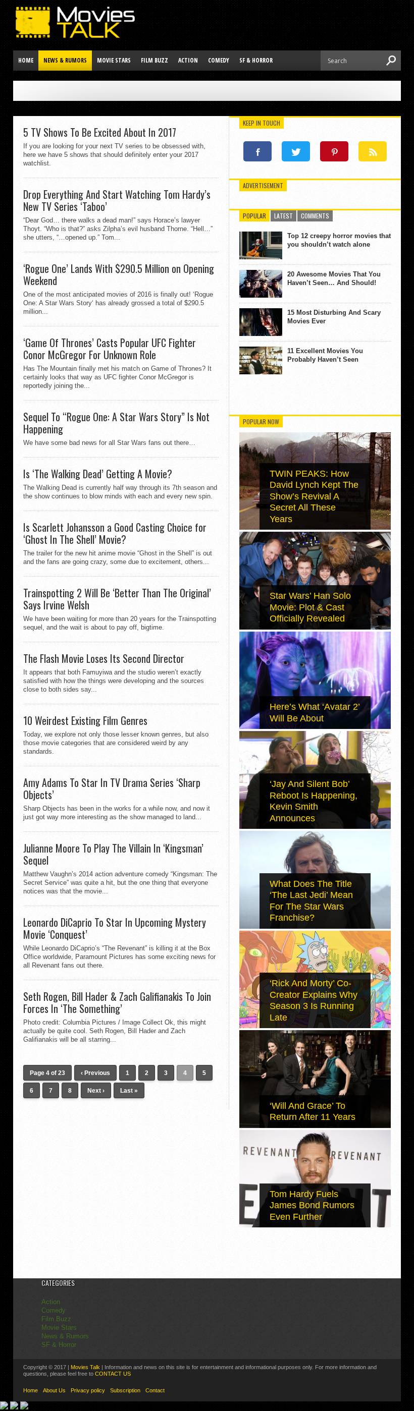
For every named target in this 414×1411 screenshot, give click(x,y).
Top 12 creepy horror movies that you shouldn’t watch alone (339, 240)
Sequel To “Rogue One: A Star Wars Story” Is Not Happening (116, 423)
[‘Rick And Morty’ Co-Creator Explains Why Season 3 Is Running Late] (315, 1026)
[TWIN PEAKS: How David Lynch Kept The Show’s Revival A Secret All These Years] (315, 527)
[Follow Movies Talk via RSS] (372, 151)
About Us (54, 1390)
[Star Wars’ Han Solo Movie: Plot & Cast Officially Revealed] (315, 627)
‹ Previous (95, 1073)
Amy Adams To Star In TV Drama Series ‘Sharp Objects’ (111, 788)
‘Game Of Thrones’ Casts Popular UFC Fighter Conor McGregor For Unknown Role (109, 348)
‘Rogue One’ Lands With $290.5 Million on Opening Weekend (118, 274)
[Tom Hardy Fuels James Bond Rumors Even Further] (315, 1225)
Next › (96, 1090)
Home (25, 60)
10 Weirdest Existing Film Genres (85, 720)
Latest (283, 215)
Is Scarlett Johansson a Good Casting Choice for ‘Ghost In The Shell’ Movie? (114, 533)
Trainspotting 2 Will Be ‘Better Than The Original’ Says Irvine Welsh (117, 599)
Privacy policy (88, 1390)
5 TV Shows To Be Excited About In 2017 (99, 132)
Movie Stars (114, 60)
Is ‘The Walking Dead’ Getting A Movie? (97, 474)
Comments (315, 215)
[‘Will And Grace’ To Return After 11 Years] (315, 1126)
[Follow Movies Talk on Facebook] (257, 151)
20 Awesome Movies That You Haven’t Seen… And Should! (334, 278)
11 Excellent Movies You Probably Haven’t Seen (325, 355)
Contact (155, 1390)
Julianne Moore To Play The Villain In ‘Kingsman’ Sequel (113, 854)
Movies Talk (85, 1367)
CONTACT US (113, 1374)
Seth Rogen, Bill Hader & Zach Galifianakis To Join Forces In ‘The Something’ (117, 1002)
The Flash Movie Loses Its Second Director (103, 658)
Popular (254, 215)
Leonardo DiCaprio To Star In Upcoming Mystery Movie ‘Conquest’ (114, 928)
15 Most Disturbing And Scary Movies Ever (334, 317)
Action (188, 60)
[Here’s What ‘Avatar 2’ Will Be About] (315, 726)
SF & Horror (256, 60)
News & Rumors (65, 60)
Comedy (218, 60)
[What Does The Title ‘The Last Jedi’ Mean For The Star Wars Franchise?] (315, 926)
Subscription (125, 1390)
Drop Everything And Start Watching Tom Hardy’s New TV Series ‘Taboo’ (117, 200)
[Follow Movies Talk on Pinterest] (334, 151)
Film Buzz (154, 60)
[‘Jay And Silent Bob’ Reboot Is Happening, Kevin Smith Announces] (315, 826)
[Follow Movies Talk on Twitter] (296, 151)
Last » (129, 1090)
